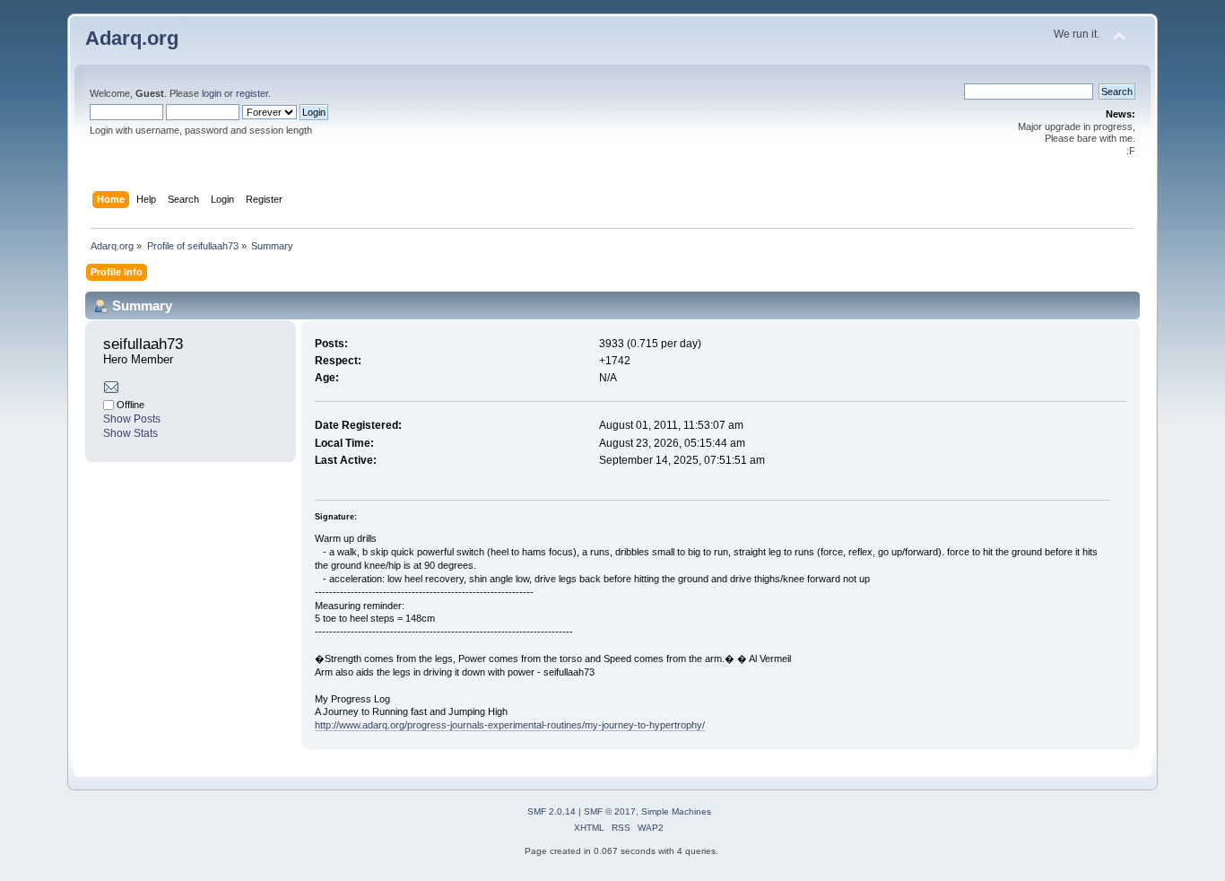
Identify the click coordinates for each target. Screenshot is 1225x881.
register (252, 93)
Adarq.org (131, 38)
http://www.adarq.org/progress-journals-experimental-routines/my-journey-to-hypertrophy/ (510, 725)
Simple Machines (676, 811)
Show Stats (130, 433)
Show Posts (132, 419)
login (212, 93)
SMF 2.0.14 (551, 811)
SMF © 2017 (610, 811)
